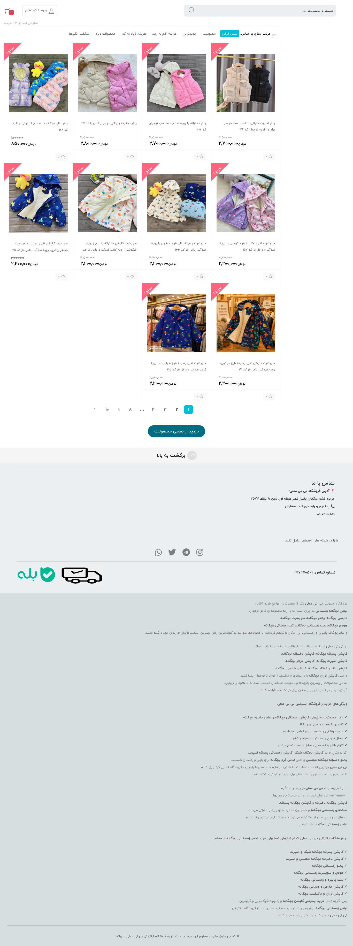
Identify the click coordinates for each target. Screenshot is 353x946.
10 (107, 409)
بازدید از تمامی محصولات (176, 431)
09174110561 (303, 572)
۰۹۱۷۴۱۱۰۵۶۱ (326, 514)
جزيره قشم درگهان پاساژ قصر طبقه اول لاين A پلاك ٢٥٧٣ (293, 498)
